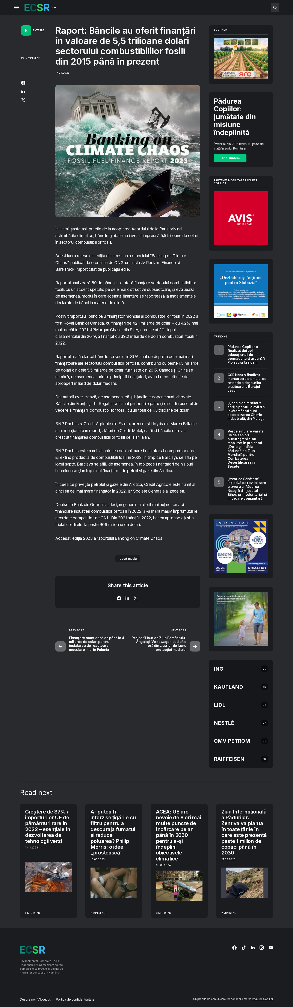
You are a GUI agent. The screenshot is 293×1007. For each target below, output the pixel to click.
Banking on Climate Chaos (138, 538)
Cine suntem (230, 158)
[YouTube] (271, 947)
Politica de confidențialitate (75, 999)
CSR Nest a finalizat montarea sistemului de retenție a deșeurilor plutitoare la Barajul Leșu (247, 383)
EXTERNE (38, 30)
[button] (16, 7)
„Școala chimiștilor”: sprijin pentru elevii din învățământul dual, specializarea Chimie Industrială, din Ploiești (246, 411)
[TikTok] (244, 947)
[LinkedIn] (253, 947)
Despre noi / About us (35, 999)
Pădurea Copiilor (262, 999)
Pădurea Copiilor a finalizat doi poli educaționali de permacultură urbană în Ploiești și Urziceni (247, 354)
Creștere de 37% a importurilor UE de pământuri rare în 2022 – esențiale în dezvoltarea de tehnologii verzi (47, 826)
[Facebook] (234, 947)
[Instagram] (262, 947)
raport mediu (128, 558)
